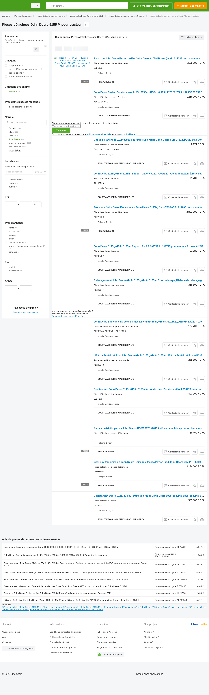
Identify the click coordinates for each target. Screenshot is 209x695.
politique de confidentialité (99, 134)
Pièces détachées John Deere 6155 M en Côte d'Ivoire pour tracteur (155, 607)
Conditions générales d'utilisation (65, 632)
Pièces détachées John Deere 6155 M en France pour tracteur (73, 609)
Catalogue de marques (61, 652)
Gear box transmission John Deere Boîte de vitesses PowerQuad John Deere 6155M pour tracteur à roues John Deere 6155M (65, 586)
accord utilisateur (128, 134)
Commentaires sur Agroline (63, 647)
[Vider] (45, 46)
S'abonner (61, 130)
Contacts (6, 642)
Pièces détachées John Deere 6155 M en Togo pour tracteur (92, 607)
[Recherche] (49, 6)
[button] (195, 82)
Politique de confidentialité (62, 637)
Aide (4, 637)
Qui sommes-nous (11, 632)
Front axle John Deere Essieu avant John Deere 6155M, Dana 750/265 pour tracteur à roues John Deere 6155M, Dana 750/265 (66, 579)
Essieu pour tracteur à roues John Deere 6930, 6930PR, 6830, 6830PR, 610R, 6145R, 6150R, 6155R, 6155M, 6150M (61, 547)
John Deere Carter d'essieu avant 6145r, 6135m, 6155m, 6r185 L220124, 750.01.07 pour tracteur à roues (55, 555)
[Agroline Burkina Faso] (14, 6)
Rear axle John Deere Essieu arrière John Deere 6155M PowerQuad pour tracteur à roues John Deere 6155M (57, 593)
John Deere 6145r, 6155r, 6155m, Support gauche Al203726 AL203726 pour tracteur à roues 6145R (150, 173)
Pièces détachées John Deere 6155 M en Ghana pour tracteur (32, 607)
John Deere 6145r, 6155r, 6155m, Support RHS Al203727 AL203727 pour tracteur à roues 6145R (148, 246)
